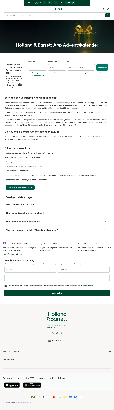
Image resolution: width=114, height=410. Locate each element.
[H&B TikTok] (61, 333)
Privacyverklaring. (86, 286)
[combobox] (54, 15)
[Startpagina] (58, 9)
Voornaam (32, 62)
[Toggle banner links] (85, 3)
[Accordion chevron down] (105, 204)
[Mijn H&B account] (104, 9)
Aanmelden (102, 67)
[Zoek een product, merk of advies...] (107, 15)
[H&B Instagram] (52, 333)
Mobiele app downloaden (20, 187)
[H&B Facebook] (57, 333)
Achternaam (52, 62)
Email (69, 62)
